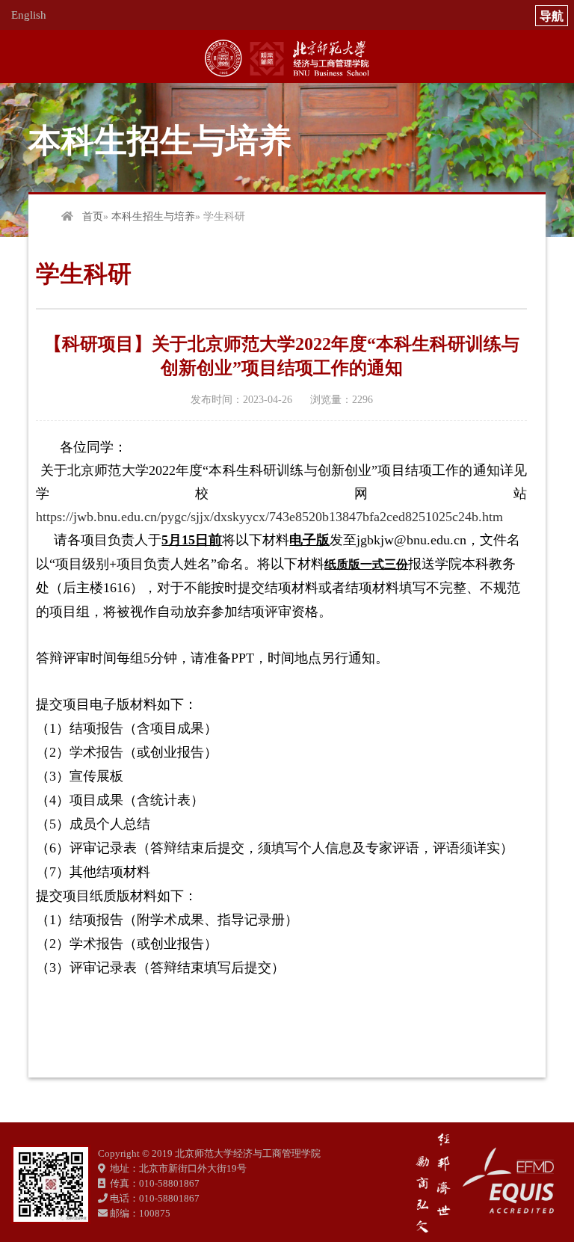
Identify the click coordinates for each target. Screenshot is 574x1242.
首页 (92, 216)
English (28, 15)
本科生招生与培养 (153, 216)
